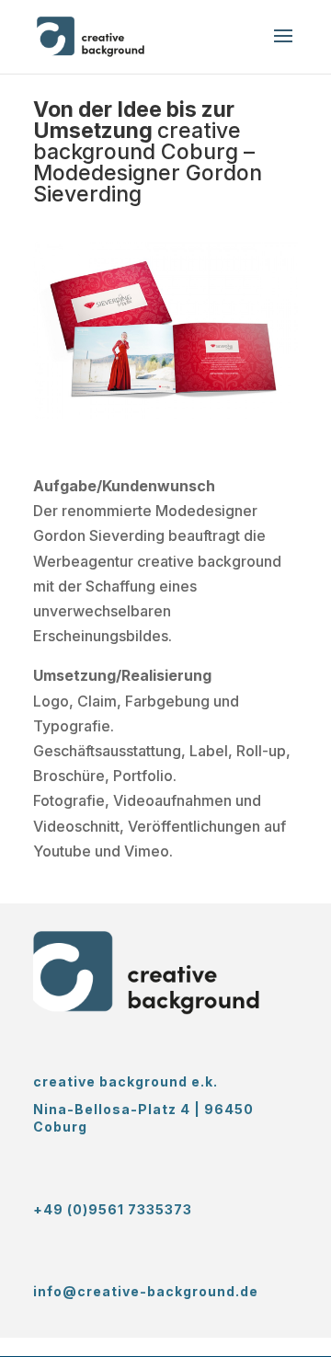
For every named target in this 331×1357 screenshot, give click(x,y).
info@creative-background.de (145, 1291)
